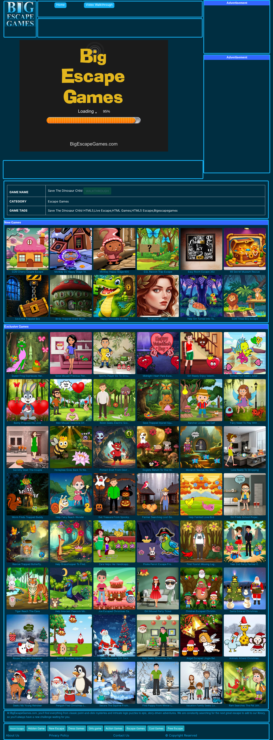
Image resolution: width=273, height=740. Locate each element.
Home (60, 5)
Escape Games (136, 728)
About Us (12, 735)
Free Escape (175, 728)
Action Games (114, 728)
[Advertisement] (105, 27)
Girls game (95, 728)
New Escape (56, 728)
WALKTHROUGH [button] (97, 191)
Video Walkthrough (99, 5)
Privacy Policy (59, 735)
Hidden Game (36, 728)
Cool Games (156, 728)
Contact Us (121, 735)
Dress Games (76, 728)
